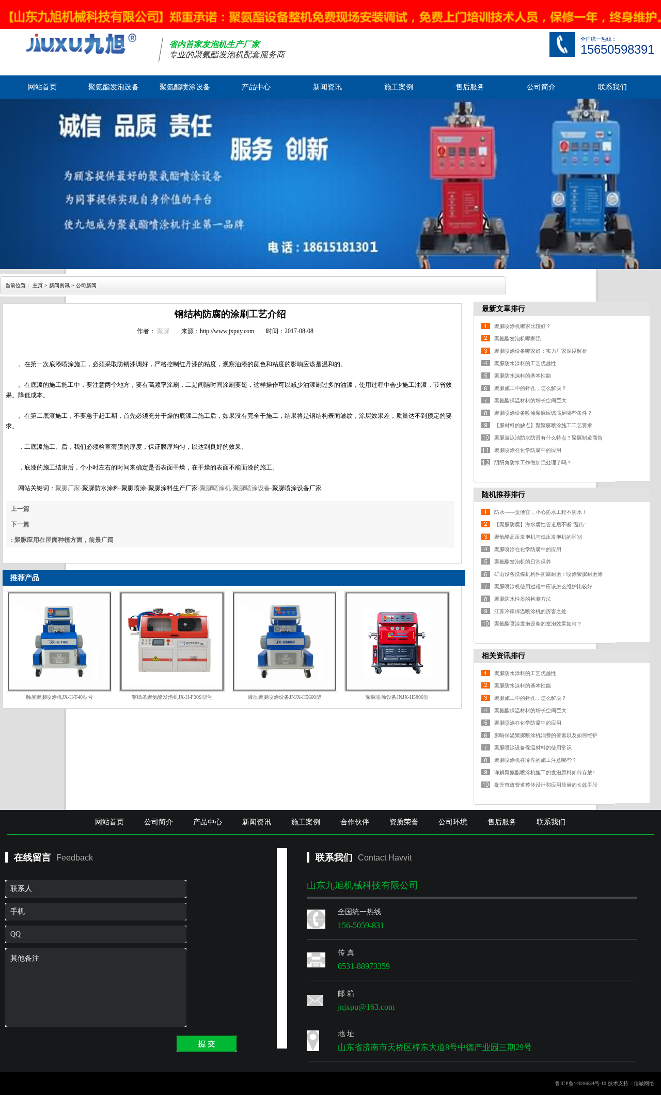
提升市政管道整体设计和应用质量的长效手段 (545, 785)
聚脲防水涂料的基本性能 (522, 376)
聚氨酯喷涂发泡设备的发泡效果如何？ (538, 624)
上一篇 (20, 508)
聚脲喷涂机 (215, 488)
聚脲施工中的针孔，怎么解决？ (530, 388)
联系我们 (612, 87)
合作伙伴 (354, 822)
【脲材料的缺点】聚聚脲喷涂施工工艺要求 (543, 425)
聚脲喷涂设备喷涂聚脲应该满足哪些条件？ (543, 413)
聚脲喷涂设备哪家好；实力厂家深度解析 (540, 351)
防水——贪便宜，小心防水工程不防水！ (540, 512)
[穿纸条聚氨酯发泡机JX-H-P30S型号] (172, 641)
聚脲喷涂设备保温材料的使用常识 (533, 747)
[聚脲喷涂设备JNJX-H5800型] (397, 641)
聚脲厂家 (67, 488)
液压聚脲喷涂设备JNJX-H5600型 (284, 697)
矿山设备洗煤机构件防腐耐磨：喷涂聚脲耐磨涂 (548, 574)
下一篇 (20, 524)
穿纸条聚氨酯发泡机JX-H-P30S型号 (172, 697)
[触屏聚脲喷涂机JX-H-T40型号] (59, 641)
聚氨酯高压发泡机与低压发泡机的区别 (538, 537)
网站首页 (42, 87)
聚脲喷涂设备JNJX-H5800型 (397, 697)
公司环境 (452, 822)
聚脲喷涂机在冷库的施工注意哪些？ (535, 760)
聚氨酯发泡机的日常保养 (522, 562)
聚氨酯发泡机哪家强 (517, 338)
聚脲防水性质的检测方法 (522, 599)
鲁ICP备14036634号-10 (580, 1083)
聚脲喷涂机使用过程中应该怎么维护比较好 (543, 586)
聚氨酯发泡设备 (113, 87)
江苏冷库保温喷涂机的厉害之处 (530, 611)
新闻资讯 (327, 87)
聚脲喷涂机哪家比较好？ (522, 326)
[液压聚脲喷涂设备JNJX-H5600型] (284, 641)
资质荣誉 (403, 822)
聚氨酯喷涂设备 (185, 87)
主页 (38, 285)
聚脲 (163, 331)
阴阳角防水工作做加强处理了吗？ (533, 462)
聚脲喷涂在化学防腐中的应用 (527, 450)
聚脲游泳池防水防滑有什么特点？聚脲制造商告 (548, 438)
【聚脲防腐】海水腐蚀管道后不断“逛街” (540, 524)
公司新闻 (86, 285)
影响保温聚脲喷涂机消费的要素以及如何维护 (545, 735)
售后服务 (469, 87)
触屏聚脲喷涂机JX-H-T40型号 (59, 697)
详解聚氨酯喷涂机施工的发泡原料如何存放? (544, 772)
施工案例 (398, 87)
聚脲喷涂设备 (251, 488)
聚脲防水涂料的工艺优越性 (525, 363)
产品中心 (256, 87)
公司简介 (541, 87)
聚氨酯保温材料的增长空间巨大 (530, 400)
